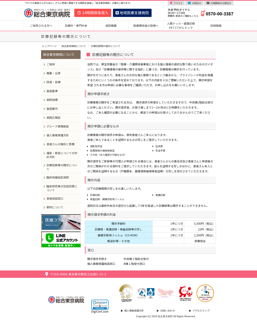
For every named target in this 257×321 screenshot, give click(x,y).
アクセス (178, 3)
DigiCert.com (100, 311)
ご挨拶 (51, 64)
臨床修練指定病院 (58, 177)
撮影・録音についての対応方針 (62, 155)
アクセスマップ (200, 310)
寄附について (55, 207)
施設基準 (52, 91)
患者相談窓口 (55, 198)
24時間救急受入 (95, 12)
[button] (100, 305)
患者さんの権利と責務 (60, 144)
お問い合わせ (167, 310)
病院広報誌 (53, 117)
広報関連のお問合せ (221, 3)
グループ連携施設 (58, 126)
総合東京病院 (165, 316)
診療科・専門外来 (76, 25)
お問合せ (196, 3)
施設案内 (52, 108)
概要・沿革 (53, 73)
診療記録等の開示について (62, 167)
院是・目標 (53, 82)
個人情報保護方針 (58, 135)
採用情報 (216, 25)
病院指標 (52, 100)
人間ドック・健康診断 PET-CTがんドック (182, 25)
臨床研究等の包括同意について (62, 188)
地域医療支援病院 (134, 12)
